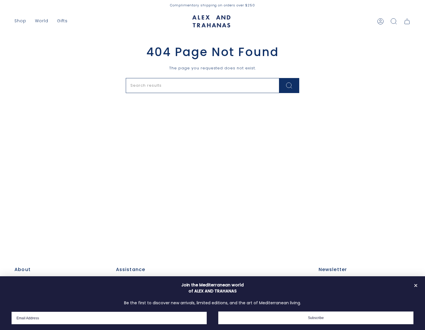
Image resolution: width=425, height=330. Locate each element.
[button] (20, 21)
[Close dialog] (416, 285)
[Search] (289, 85)
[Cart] (407, 21)
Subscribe (316, 318)
